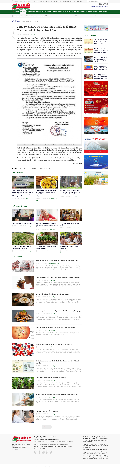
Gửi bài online (103, 11)
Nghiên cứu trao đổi (41, 11)
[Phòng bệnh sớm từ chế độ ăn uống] (23, 215)
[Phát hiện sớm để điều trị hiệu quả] (23, 416)
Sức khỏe (22, 11)
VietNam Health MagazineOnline (99, 6)
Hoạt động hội (90, 35)
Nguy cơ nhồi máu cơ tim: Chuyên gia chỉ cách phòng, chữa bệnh (57, 260)
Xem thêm (47, 427)
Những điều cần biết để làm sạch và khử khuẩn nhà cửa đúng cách (57, 394)
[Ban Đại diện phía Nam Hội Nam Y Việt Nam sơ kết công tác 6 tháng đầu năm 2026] (88, 76)
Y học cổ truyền (30, 11)
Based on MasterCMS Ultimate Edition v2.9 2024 (47, 466)
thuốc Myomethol (33, 168)
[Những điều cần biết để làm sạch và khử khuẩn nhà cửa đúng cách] (23, 399)
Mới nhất (96, 16)
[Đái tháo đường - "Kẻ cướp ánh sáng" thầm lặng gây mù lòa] (23, 333)
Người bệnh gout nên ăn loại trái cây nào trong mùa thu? (54, 344)
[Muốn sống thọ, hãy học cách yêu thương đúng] (71, 238)
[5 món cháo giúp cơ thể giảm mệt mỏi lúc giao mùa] (23, 299)
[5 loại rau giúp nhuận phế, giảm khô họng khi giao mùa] (47, 238)
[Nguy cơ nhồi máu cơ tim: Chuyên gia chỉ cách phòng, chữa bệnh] (23, 266)
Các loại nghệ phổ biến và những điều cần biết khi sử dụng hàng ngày (58, 311)
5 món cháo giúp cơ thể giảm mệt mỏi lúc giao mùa (52, 294)
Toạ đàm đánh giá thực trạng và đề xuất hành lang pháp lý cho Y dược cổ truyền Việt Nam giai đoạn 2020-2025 (101, 41)
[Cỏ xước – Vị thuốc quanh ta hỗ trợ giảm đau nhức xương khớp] (23, 238)
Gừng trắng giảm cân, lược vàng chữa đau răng (51, 377)
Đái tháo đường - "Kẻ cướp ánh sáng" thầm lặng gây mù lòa (55, 327)
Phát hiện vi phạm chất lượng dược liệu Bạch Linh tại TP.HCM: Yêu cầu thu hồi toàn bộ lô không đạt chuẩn (70, 192)
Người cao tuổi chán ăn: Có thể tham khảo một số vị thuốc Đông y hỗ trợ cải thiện (47, 225)
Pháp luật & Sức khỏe (70, 11)
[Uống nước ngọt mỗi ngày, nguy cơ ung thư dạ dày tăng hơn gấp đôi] (23, 282)
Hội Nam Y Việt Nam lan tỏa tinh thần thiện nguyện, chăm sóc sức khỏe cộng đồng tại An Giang (101, 59)
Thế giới (90, 11)
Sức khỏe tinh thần (27, 21)
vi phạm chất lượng (45, 168)
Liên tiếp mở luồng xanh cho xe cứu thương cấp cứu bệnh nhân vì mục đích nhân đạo (37, 16)
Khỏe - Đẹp (38, 21)
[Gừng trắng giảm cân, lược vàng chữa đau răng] (23, 383)
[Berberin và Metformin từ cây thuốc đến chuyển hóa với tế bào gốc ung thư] (23, 366)
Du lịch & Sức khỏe (82, 11)
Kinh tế (49, 11)
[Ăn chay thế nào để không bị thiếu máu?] (71, 215)
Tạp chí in (95, 11)
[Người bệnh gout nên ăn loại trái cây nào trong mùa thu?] (23, 349)
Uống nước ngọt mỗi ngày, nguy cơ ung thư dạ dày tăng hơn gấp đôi (58, 277)
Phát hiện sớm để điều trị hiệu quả (47, 411)
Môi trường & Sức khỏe (58, 11)
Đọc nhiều (104, 16)
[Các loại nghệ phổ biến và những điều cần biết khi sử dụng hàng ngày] (23, 316)
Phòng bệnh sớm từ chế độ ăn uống (22, 223)
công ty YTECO (23, 168)
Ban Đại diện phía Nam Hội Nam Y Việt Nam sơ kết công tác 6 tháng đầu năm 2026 (101, 76)
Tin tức (17, 11)
